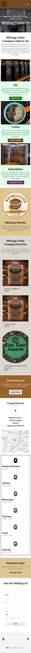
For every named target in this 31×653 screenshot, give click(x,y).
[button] (28, 4)
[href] (15, 441)
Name (7, 594)
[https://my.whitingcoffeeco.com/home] (4, 4)
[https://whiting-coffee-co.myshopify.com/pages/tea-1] (15, 346)
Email (7, 614)
